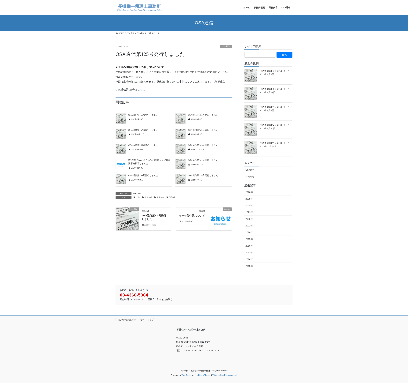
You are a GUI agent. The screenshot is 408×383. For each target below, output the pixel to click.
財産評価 (160, 197)
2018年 (249, 245)
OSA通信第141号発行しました (203, 160)
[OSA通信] (127, 218)
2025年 (249, 199)
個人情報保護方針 (127, 319)
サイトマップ (147, 319)
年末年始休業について (192, 215)
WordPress (186, 375)
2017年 (249, 252)
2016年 (249, 259)
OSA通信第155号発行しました (203, 115)
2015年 (249, 266)
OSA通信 (226, 46)
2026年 (249, 192)
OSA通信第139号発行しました (143, 175)
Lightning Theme (203, 375)
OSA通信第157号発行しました (275, 71)
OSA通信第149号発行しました (203, 130)
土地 (138, 197)
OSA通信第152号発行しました (143, 130)
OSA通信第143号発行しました (203, 145)
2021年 (249, 225)
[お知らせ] (220, 218)
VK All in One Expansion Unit (224, 375)
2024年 (249, 205)
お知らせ (249, 176)
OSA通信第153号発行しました (275, 143)
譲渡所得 (148, 197)
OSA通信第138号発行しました (203, 175)
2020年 (249, 232)
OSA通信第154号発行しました (275, 125)
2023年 (249, 212)
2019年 (249, 239)
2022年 (249, 219)
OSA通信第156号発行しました (143, 115)
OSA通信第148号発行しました (143, 145)
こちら (141, 89)
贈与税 (172, 197)
